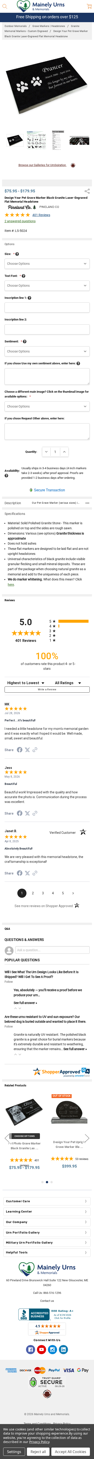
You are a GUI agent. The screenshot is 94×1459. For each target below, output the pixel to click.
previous (7, 1138)
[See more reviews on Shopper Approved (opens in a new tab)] (34, 750)
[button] (15, 1008)
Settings (14, 1451)
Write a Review (47, 689)
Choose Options (24, 1136)
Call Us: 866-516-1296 (47, 1293)
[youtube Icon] (41, 1349)
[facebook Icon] (30, 1349)
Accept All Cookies (70, 1451)
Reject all (38, 1451)
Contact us (47, 1301)
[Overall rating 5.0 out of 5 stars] (17, 216)
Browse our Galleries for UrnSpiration (42, 165)
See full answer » (25, 1003)
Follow (9, 981)
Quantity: (31, 451)
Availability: (12, 470)
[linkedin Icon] (63, 1349)
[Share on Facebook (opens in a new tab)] (19, 750)
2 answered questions (20, 221)
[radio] (69, 621)
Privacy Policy (39, 1442)
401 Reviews (41, 215)
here (11, 584)
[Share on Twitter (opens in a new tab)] (27, 750)
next (87, 1138)
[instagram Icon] (52, 1349)
